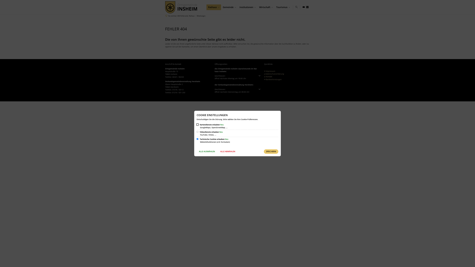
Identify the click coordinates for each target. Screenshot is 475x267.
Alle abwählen (227, 151)
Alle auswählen (207, 151)
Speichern (271, 151)
